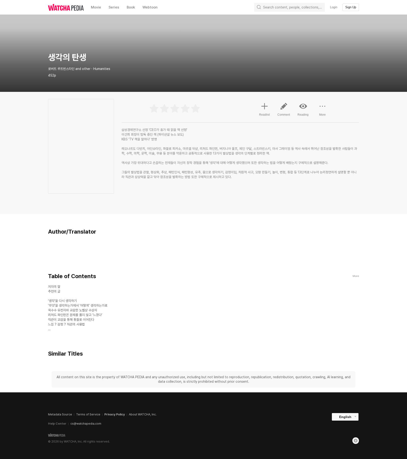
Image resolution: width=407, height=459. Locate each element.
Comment (283, 114)
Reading (303, 114)
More (322, 114)
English (345, 417)
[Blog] (355, 440)
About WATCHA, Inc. (142, 414)
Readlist (264, 114)
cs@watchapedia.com (85, 423)
